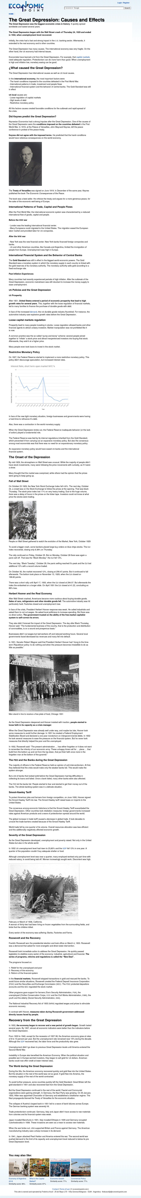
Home (11, 14)
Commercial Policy (78, 1178)
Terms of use (65, 1189)
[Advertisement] (112, 40)
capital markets (83, 56)
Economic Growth (57, 1178)
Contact (55, 1189)
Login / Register (123, 3)
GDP (65, 848)
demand (33, 311)
